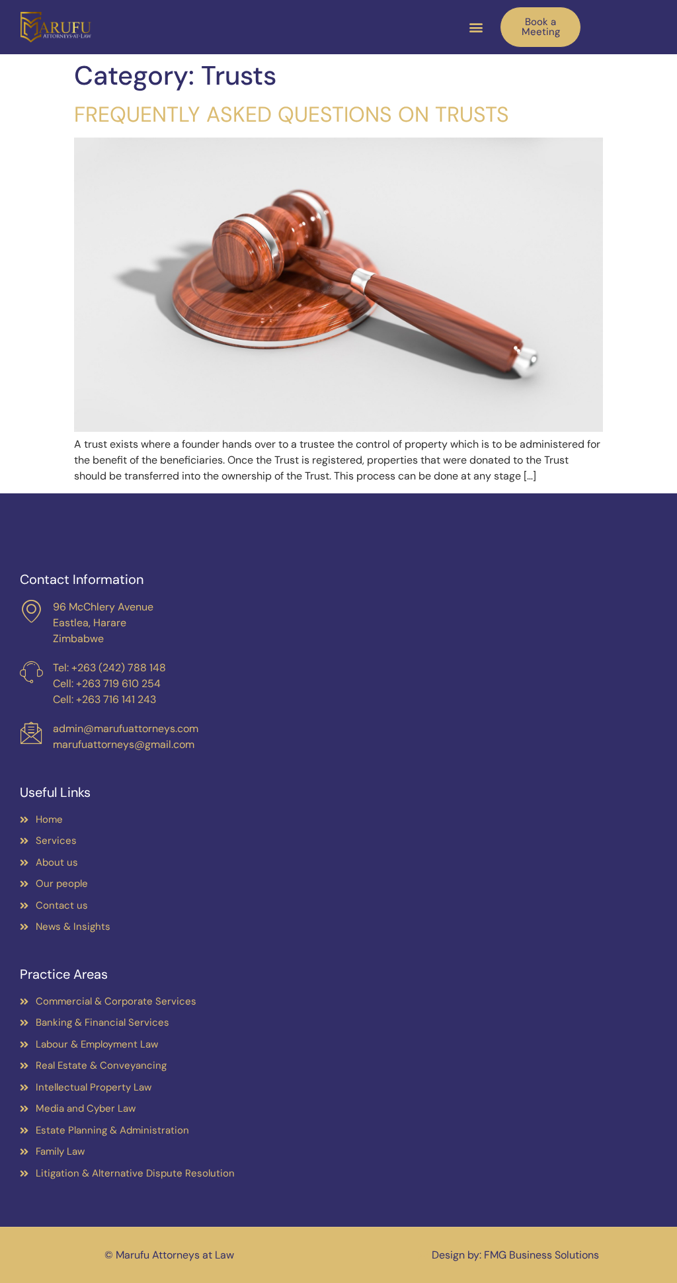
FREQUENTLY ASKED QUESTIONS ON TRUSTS (291, 114)
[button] (476, 27)
